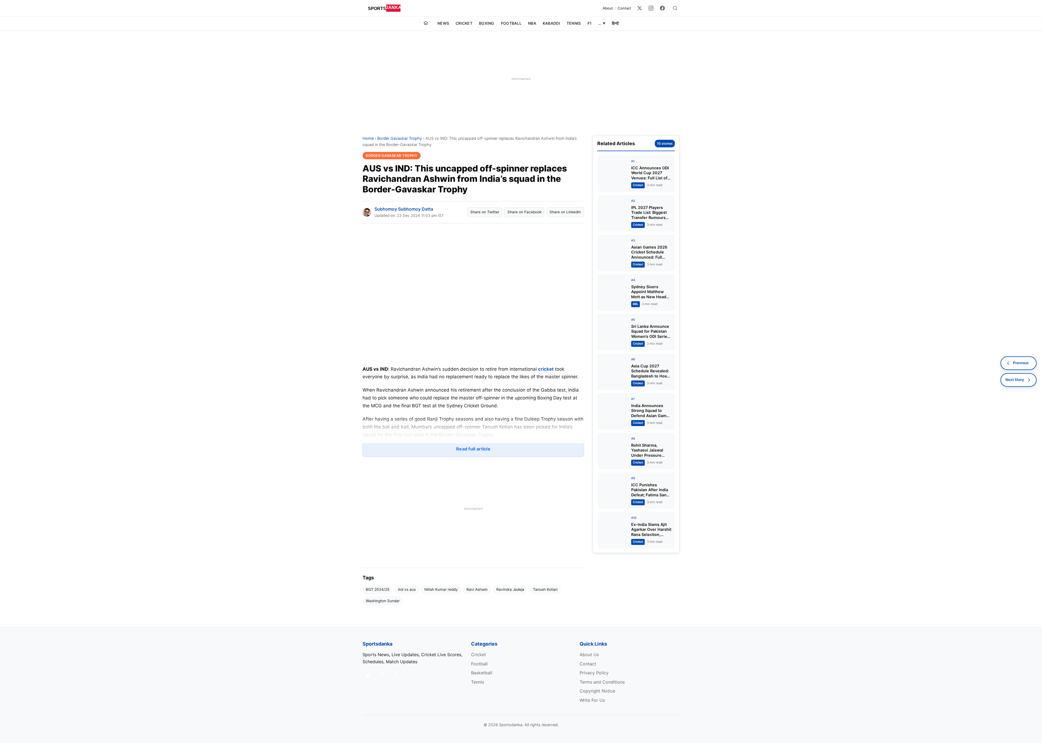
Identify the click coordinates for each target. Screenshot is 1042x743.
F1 (589, 23)
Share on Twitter (484, 212)
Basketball (481, 672)
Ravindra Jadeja (510, 589)
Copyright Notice (597, 691)
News (443, 23)
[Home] (425, 24)
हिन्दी (615, 23)
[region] (521, 78)
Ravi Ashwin (477, 589)
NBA (532, 23)
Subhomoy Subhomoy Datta (403, 209)
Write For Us (592, 700)
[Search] (675, 8)
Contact (624, 8)
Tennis (574, 23)
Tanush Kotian (545, 589)
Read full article (473, 449)
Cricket (464, 23)
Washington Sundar (383, 601)
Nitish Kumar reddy (441, 589)
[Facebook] (662, 8)
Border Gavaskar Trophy (399, 138)
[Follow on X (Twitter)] (368, 674)
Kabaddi (551, 23)
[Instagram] (651, 8)
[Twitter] (640, 8)
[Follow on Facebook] (396, 674)
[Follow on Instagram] (382, 674)
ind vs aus (407, 589)
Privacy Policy (594, 672)
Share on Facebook (524, 212)
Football (511, 23)
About (608, 8)
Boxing (486, 23)
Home (368, 138)
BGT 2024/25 (377, 589)
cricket (546, 369)
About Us (589, 654)
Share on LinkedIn (565, 212)
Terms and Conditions (602, 682)
